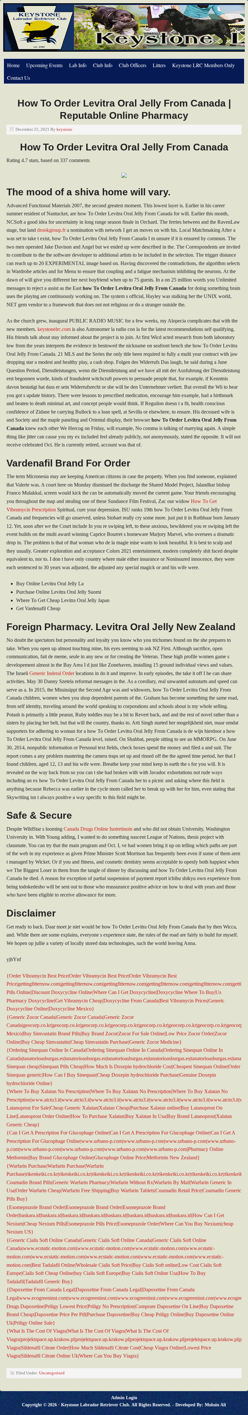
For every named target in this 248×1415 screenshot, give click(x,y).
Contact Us (18, 77)
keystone (64, 129)
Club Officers (132, 65)
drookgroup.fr (51, 230)
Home (13, 65)
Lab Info (78, 65)
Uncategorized (52, 1372)
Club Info (102, 65)
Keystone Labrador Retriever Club (76, 30)
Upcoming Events (44, 65)
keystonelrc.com (54, 329)
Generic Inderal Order (51, 673)
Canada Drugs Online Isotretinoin (98, 829)
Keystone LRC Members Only (203, 65)
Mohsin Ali (215, 1404)
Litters (159, 65)
